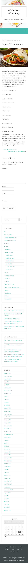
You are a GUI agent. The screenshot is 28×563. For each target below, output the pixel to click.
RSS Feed (19, 560)
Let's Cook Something (14, 11)
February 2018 (7, 452)
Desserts (7, 278)
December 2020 (8, 414)
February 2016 (7, 510)
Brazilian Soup (9, 270)
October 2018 (7, 431)
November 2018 (8, 428)
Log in (22, 560)
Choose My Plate (8, 234)
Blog (3, 40)
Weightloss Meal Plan (10, 240)
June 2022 (6, 385)
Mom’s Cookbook (14, 551)
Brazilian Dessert (10, 258)
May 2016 (6, 501)
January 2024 (7, 373)
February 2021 (7, 408)
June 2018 (6, 440)
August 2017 (7, 466)
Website (4, 201)
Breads (6, 272)
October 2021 (7, 393)
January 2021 (7, 411)
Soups (6, 296)
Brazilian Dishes (9, 252)
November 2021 (8, 390)
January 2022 (7, 387)
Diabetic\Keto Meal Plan (11, 237)
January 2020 (7, 420)
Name (4, 186)
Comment (5, 168)
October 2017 (7, 463)
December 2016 (8, 481)
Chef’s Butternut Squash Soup (11, 318)
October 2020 (7, 417)
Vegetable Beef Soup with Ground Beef (14, 311)
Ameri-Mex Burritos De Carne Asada (16, 151)
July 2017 (6, 469)
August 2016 (7, 493)
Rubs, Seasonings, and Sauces (12, 287)
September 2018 (8, 434)
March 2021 (7, 405)
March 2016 (7, 507)
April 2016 (6, 504)
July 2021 (6, 396)
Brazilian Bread (9, 255)
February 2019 (7, 423)
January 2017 (7, 478)
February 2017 (7, 475)
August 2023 (7, 379)
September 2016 (8, 490)
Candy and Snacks (9, 275)
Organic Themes (12, 560)
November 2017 (8, 460)
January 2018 (7, 455)
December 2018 (8, 425)
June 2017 (6, 472)
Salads (6, 290)
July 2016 (6, 495)
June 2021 (6, 399)
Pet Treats (6, 243)
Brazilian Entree (10, 261)
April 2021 (6, 402)
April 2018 (6, 446)
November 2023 (8, 376)
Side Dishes (8, 293)
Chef (15, 40)
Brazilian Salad (9, 264)
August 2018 (7, 437)
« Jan (5, 538)
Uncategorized (7, 299)
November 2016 (8, 484)
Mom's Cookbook (9, 284)
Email (3, 193)
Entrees (7, 40)
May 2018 (6, 443)
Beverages (7, 249)
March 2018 (7, 449)
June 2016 (6, 498)
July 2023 (6, 382)
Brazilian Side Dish (10, 267)
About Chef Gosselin (17, 547)
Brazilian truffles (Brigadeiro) (10, 149)
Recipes (11, 40)
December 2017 (8, 458)
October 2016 (7, 487)
